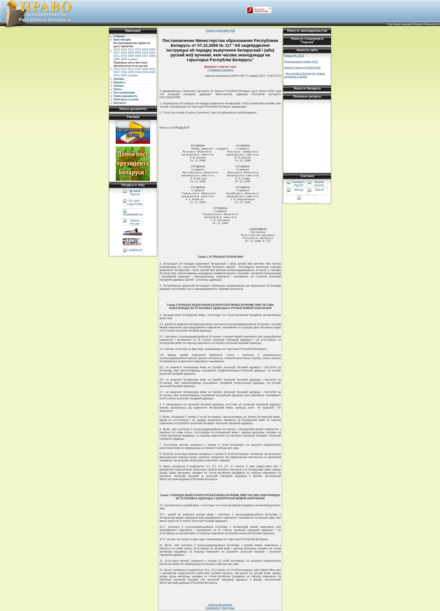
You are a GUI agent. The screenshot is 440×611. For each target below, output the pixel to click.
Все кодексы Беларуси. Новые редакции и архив (304, 75)
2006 (124, 52)
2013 (116, 49)
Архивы (118, 78)
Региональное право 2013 (301, 61)
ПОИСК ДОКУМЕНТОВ (220, 30)
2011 (131, 49)
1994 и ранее (129, 59)
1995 (116, 59)
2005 (131, 52)
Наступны (228, 608)
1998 (138, 56)
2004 (138, 52)
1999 (131, 56)
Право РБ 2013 (294, 55)
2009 (145, 49)
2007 (116, 52)
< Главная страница (220, 70)
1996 (152, 56)
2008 (152, 49)
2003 (145, 52)
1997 (145, 56)
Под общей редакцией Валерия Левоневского (413, 24)
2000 (124, 56)
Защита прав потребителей (302, 67)
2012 (124, 49)
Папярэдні (213, 608)
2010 (138, 49)
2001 (116, 56)
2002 (152, 52)
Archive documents (220, 604)
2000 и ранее (129, 75)
